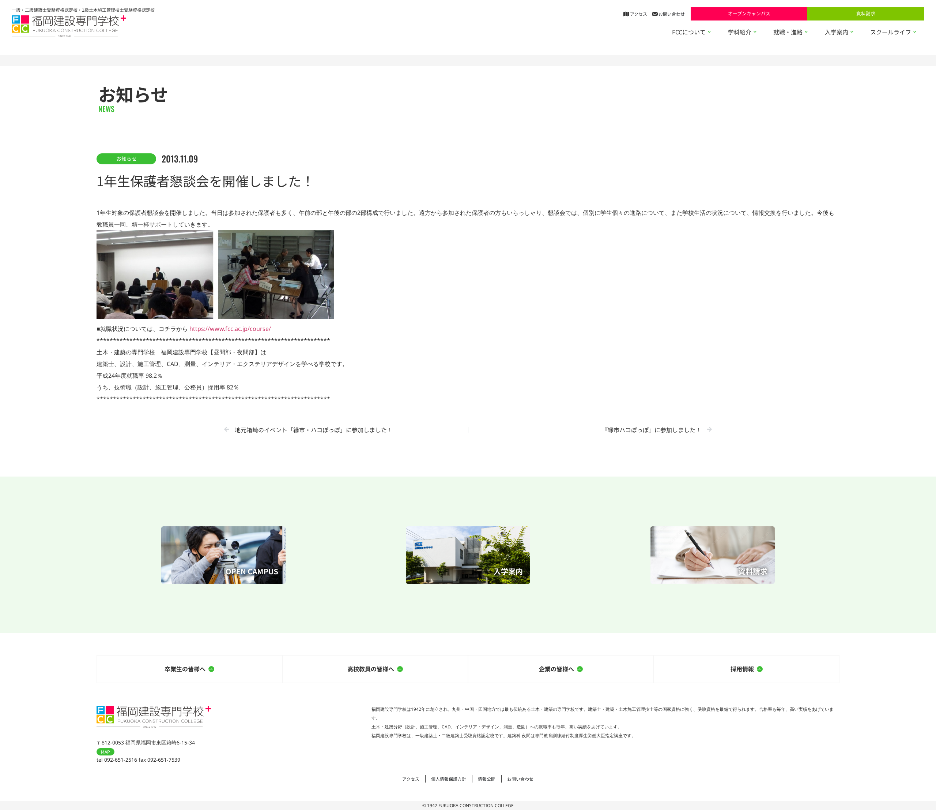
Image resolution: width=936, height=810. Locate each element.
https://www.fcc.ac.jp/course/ (230, 329)
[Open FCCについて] (709, 31)
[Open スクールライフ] (915, 31)
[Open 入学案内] (852, 31)
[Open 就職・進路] (806, 31)
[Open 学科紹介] (755, 31)
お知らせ (126, 158)
